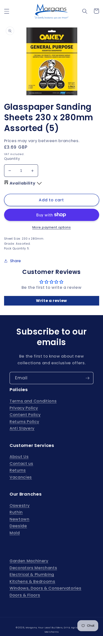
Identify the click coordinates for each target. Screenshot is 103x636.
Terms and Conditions (33, 401)
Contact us (21, 463)
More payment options (51, 227)
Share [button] (15, 260)
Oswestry (19, 505)
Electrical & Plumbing (32, 574)
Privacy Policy (24, 408)
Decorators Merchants (33, 568)
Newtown (19, 519)
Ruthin (16, 512)
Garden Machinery (29, 561)
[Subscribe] (87, 378)
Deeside (18, 526)
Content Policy (25, 414)
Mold (15, 533)
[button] (6, 11)
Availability (22, 183)
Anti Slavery (22, 428)
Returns (18, 470)
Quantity (12, 158)
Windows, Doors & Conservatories (45, 588)
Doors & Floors (25, 595)
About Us (19, 456)
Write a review (51, 300)
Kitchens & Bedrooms (32, 581)
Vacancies (21, 477)
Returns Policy (24, 421)
